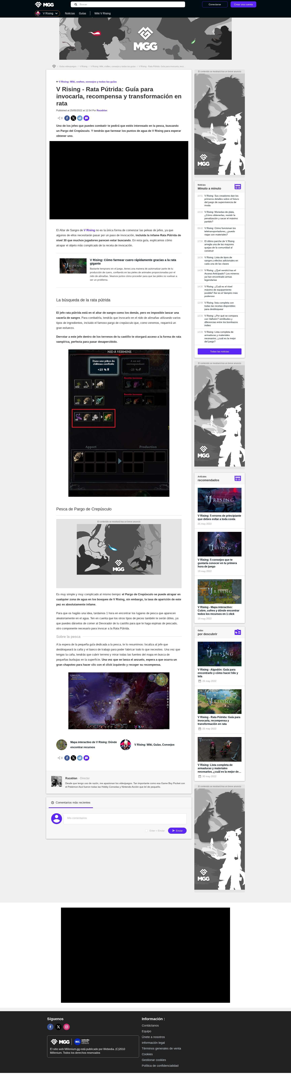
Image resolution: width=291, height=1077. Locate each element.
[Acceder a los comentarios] (86, 118)
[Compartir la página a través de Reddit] (80, 118)
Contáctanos (150, 1025)
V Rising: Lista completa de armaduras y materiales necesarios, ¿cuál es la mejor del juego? (220, 337)
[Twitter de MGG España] (58, 1027)
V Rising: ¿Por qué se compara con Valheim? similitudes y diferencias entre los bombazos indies (221, 320)
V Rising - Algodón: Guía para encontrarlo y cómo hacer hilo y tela (218, 673)
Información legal (153, 1042)
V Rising (83, 66)
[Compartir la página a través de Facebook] (67, 118)
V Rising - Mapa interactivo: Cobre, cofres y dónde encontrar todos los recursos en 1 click (218, 610)
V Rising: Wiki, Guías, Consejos (154, 744)
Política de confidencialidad (160, 1065)
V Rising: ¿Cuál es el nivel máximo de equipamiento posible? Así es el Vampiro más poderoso (221, 291)
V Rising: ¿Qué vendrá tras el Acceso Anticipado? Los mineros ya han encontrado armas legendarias (221, 275)
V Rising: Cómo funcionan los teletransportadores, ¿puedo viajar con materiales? (220, 231)
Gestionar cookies (154, 1060)
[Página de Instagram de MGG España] (66, 1027)
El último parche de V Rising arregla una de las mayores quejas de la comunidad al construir (219, 246)
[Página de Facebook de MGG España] (50, 1027)
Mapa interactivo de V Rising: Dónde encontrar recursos (93, 745)
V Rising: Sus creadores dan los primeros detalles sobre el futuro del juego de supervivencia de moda (221, 200)
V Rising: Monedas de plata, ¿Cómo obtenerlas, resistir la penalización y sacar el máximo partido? (221, 217)
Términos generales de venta (161, 1048)
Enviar (179, 830)
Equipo (146, 1031)
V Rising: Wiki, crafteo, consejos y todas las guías (113, 66)
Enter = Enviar (157, 830)
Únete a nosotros (153, 1037)
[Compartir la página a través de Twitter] (73, 118)
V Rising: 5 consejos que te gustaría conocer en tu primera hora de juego (217, 563)
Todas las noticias (219, 351)
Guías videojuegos (67, 66)
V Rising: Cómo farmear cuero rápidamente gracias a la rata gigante (133, 261)
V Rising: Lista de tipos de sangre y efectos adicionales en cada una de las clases (221, 260)
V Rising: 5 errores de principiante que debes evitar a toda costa (219, 517)
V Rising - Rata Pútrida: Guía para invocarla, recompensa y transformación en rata (219, 720)
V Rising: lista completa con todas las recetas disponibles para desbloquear (219, 305)
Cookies (147, 1054)
